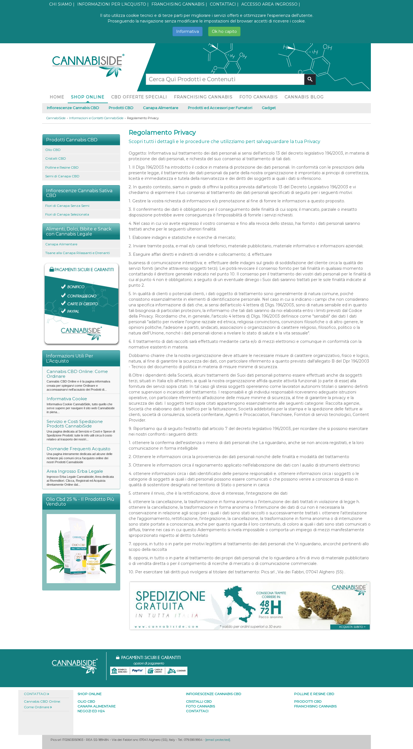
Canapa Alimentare (160, 107)
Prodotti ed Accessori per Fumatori (220, 107)
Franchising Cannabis (178, 4)
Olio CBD (53, 150)
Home (57, 96)
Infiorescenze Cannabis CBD (73, 107)
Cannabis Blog (304, 96)
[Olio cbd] (81, 548)
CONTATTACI (223, 4)
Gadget (269, 107)
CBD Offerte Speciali (139, 96)
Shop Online (88, 96)
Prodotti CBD (121, 107)
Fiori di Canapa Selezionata (67, 214)
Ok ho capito (224, 31)
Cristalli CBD (55, 158)
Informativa (187, 31)
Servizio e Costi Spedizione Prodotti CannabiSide (75, 424)
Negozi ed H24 (91, 711)
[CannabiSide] (88, 62)
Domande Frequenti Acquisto (78, 448)
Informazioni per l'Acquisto (111, 4)
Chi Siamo (60, 4)
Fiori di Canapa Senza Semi (67, 205)
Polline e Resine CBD (62, 167)
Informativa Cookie (67, 398)
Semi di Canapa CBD (62, 176)
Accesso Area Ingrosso (269, 4)
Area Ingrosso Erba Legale (75, 471)
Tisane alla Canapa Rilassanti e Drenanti (77, 253)
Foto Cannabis (258, 96)
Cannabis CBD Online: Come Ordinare (77, 374)
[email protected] (217, 740)
